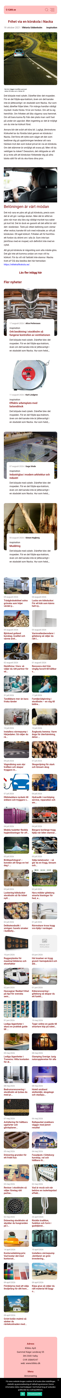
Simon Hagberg (33, 538)
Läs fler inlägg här (30, 272)
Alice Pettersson (33, 323)
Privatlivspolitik (34, 1394)
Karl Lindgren (32, 395)
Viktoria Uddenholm (32, 27)
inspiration (51, 27)
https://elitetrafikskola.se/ (17, 264)
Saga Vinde (31, 466)
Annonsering (30, 1376)
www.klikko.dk (33, 1363)
